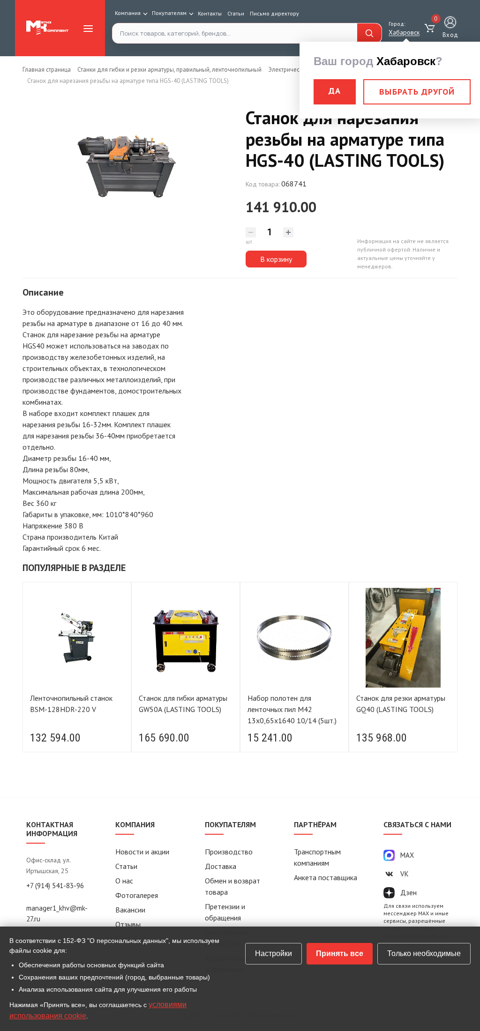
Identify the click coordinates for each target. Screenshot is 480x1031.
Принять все (339, 953)
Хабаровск (404, 32)
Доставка (220, 866)
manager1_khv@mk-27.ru (57, 913)
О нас (124, 880)
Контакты (210, 13)
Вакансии (130, 909)
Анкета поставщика (325, 877)
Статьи (235, 13)
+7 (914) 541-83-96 (55, 885)
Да (335, 90)
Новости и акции (142, 851)
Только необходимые (424, 953)
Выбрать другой (417, 91)
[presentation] (34, 670)
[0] (431, 28)
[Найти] (369, 33)
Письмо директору (274, 13)
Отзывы (128, 924)
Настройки (273, 953)
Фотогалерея (136, 895)
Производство (229, 851)
